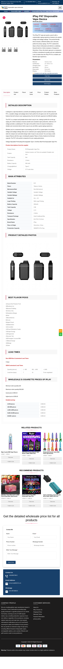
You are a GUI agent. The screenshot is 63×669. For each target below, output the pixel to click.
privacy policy (37, 619)
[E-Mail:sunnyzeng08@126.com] (60, 331)
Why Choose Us (37, 609)
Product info (16, 93)
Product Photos (46, 93)
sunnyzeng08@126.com (44, 3)
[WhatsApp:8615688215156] (60, 334)
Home (6, 11)
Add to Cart (47, 79)
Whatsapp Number (38, 541)
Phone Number (10, 541)
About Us (35, 607)
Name (8, 533)
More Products (56, 93)
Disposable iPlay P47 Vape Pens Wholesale (45, 11)
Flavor (24, 92)
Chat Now (47, 76)
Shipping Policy (37, 612)
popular (26, 11)
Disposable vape (16, 11)
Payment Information (39, 616)
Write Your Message (12, 550)
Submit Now (11, 562)
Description (6, 92)
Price (39, 92)
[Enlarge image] (4, 17)
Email (35, 533)
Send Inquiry (47, 83)
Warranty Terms (37, 614)
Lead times (31, 93)
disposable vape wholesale (15, 7)
